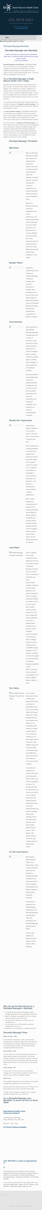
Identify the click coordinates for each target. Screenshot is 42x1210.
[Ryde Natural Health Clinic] (21, 8)
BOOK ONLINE (22, 28)
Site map (5, 1194)
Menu (7, 37)
